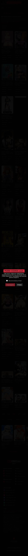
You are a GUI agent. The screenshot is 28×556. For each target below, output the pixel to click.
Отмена (19, 284)
